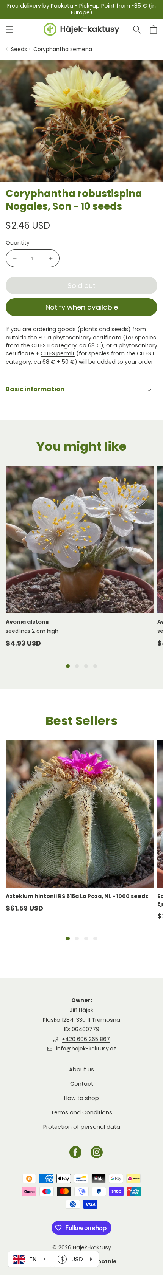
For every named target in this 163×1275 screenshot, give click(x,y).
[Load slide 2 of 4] (77, 666)
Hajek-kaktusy (92, 1247)
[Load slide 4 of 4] (95, 666)
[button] (137, 29)
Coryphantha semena (62, 49)
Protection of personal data (81, 1127)
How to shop (81, 1098)
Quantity (18, 242)
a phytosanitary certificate (84, 337)
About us (81, 1069)
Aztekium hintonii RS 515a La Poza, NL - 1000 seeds (77, 896)
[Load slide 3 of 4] (86, 666)
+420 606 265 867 (86, 1039)
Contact (81, 1084)
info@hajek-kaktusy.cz (86, 1048)
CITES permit (58, 353)
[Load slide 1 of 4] (67, 666)
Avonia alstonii (27, 622)
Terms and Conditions (81, 1112)
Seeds (19, 49)
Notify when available (81, 307)
